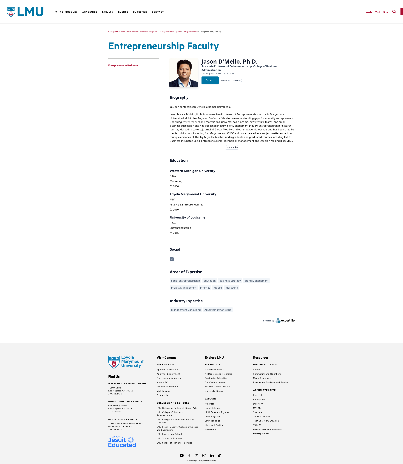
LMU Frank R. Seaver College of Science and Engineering (177, 428)
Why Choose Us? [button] (66, 11)
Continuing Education (216, 377)
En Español (259, 399)
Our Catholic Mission (215, 382)
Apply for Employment (168, 373)
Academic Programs (148, 31)
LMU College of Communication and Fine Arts (175, 421)
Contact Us (162, 395)
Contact (158, 11)
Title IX (257, 424)
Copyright (258, 394)
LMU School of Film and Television (175, 442)
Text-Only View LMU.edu (266, 420)
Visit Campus (163, 390)
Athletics (209, 403)
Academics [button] (89, 11)
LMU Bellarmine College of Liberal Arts (177, 407)
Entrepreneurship (190, 31)
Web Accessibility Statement (267, 429)
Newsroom (210, 429)
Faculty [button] (107, 11)
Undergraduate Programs (170, 31)
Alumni (256, 369)
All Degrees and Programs (218, 373)
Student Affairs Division (217, 386)
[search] (394, 11)
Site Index (258, 412)
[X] (197, 455)
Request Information (167, 386)
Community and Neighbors (267, 373)
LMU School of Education (170, 438)
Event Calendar (213, 407)
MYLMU (257, 407)
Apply (369, 11)
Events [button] (123, 11)
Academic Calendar (214, 369)
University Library (214, 390)
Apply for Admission (167, 369)
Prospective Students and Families (271, 382)
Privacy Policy (261, 433)
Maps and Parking (214, 424)
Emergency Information (169, 377)
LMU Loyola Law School (169, 433)
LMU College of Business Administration (170, 413)
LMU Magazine (212, 416)
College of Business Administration (123, 31)
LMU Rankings (212, 420)
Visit (377, 11)
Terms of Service (261, 416)
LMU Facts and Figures (217, 412)
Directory (258, 403)
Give (385, 11)
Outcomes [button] (140, 11)
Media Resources (262, 377)
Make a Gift (163, 382)
